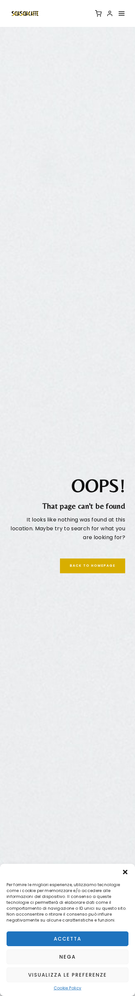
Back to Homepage (92, 565)
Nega (67, 956)
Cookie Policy (68, 988)
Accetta (67, 938)
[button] (125, 872)
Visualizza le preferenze (67, 974)
